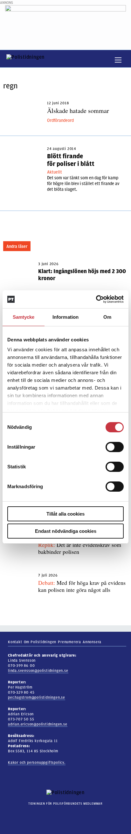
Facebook (69, 816)
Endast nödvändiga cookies (65, 531)
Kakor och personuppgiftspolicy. (37, 762)
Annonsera (92, 642)
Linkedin (81, 816)
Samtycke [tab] (24, 317)
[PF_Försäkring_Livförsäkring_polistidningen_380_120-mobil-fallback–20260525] (65, 24)
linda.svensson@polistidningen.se (38, 670)
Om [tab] (107, 317)
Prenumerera (69, 642)
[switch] (115, 447)
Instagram (58, 816)
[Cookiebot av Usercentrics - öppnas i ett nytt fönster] (96, 299)
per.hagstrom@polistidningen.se (36, 697)
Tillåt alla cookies (65, 514)
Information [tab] (65, 317)
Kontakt (15, 642)
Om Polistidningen (40, 642)
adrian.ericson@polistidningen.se (37, 724)
